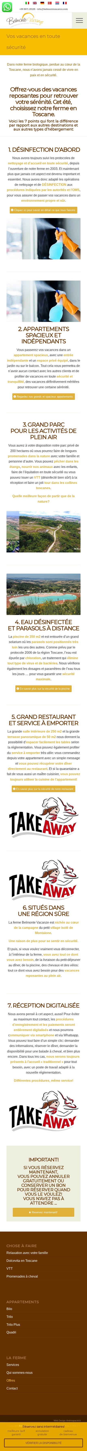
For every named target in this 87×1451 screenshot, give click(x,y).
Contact (12, 1388)
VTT (9, 1268)
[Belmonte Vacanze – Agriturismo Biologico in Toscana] (36, 20)
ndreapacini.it (73, 1420)
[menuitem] (79, 20)
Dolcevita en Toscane (21, 1260)
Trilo (9, 1316)
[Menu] (77, 20)
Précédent (16, 239)
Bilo (9, 1309)
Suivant (71, 239)
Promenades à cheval (22, 1276)
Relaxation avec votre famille (27, 1253)
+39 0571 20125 (27, 9)
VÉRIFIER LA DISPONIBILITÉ (43, 1443)
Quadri (11, 1332)
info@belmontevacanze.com (52, 9)
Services (12, 1364)
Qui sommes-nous (19, 1372)
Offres (10, 1380)
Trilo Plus (13, 1324)
